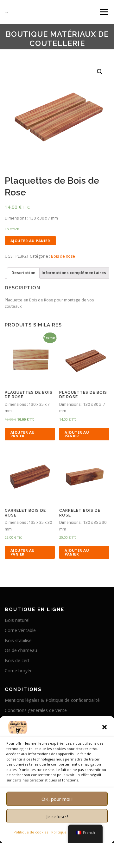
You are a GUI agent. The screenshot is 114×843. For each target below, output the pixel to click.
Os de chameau (21, 650)
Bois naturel (17, 620)
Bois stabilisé (18, 640)
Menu (103, 12)
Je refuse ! (57, 816)
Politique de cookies (31, 832)
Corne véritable (20, 630)
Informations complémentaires (73, 272)
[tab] (23, 273)
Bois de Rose (63, 256)
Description (23, 272)
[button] (104, 727)
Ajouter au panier (30, 240)
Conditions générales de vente (36, 710)
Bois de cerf (17, 660)
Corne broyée (19, 671)
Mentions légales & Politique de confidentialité (52, 700)
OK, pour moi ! (57, 799)
